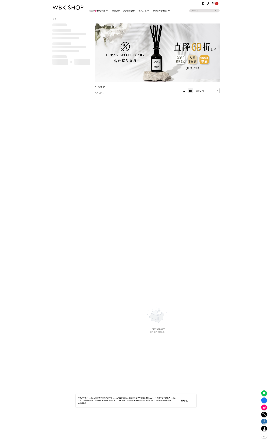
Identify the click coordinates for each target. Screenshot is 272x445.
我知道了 (185, 400)
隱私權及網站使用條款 (103, 400)
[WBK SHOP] (68, 7)
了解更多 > (82, 403)
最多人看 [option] (200, 91)
